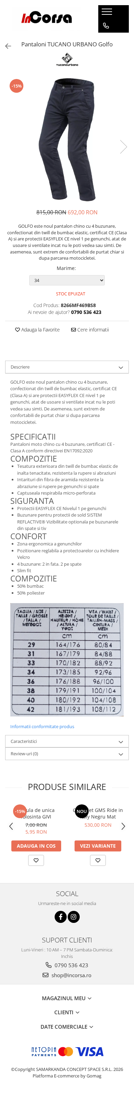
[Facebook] (61, 917)
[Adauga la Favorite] (36, 860)
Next (123, 147)
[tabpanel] (67, 140)
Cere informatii (92, 329)
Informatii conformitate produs (42, 726)
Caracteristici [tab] (24, 741)
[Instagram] (74, 917)
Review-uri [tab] (24, 753)
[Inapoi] (5, 46)
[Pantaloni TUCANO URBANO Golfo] (67, 140)
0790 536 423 (70, 965)
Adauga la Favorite (40, 329)
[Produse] (108, 14)
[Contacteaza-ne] (106, 26)
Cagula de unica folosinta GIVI (36, 813)
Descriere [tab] (20, 367)
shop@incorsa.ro (70, 975)
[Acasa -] (46, 19)
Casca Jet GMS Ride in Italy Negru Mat (98, 813)
